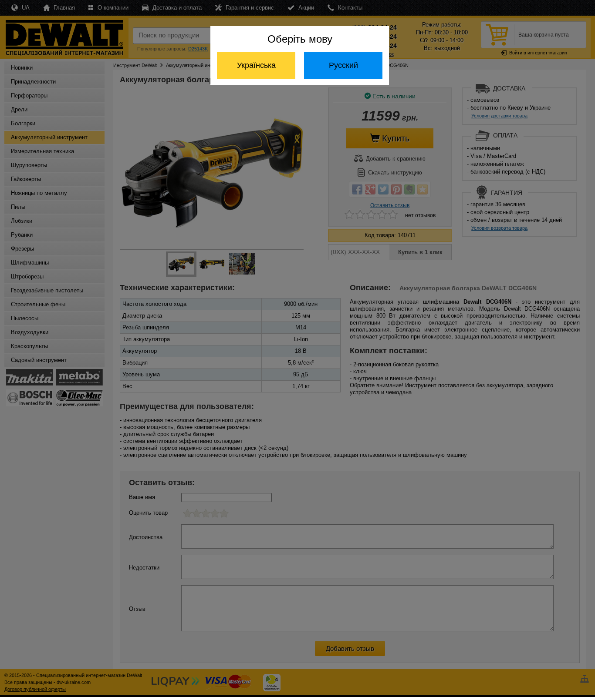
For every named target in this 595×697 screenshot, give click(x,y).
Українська (256, 65)
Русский (343, 65)
